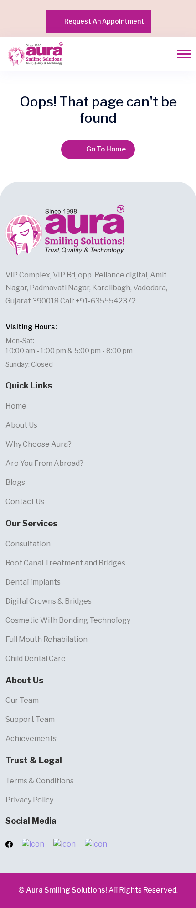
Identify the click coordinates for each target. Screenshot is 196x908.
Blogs (15, 482)
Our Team (22, 700)
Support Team (30, 719)
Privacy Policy (29, 800)
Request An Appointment (104, 21)
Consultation (28, 544)
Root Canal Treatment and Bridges (65, 563)
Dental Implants (33, 582)
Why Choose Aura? (38, 444)
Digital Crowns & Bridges (48, 601)
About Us (21, 425)
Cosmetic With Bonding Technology (67, 620)
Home (15, 406)
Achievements (31, 738)
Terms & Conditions (39, 781)
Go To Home (106, 149)
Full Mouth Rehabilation (46, 639)
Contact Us (24, 501)
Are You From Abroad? (44, 463)
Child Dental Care (35, 658)
